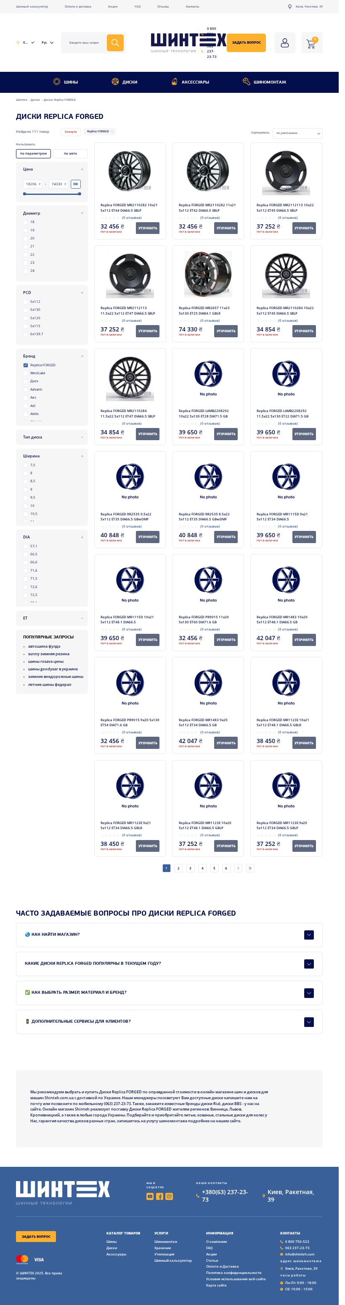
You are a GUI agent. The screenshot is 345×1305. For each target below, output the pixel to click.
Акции (113, 6)
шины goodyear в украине (53, 669)
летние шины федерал (49, 684)
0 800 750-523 (211, 33)
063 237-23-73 (212, 51)
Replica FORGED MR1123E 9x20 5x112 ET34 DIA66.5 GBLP (282, 825)
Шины (71, 82)
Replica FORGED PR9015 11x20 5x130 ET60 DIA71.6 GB (204, 619)
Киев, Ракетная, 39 (309, 6)
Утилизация (164, 1254)
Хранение (162, 1247)
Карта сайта (216, 1285)
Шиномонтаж (270, 82)
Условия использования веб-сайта (236, 1278)
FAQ (138, 6)
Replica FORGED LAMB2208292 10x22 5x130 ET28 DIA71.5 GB (204, 413)
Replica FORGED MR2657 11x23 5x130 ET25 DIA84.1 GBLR (204, 310)
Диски (129, 82)
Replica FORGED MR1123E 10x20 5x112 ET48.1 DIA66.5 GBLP (205, 825)
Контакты (192, 6)
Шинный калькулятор (32, 6)
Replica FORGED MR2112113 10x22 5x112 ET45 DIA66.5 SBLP (285, 207)
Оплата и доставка (78, 6)
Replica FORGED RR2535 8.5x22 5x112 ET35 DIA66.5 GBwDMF (204, 517)
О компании (216, 1241)
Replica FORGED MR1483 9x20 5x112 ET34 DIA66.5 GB (203, 722)
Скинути (71, 132)
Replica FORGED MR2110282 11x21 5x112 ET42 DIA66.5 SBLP (207, 207)
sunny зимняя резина (48, 653)
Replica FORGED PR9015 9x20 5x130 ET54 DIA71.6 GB (130, 722)
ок (75, 183)
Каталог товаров (123, 1233)
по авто (70, 153)
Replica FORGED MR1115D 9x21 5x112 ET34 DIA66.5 (282, 517)
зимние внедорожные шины (55, 676)
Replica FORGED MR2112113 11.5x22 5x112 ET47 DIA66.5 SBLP (128, 310)
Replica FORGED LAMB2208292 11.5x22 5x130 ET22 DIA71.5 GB (282, 413)
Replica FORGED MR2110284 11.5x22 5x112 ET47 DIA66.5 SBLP (128, 413)
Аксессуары (195, 82)
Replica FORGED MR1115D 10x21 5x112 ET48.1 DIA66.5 (127, 619)
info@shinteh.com (300, 1254)
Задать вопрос (246, 42)
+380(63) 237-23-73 (225, 1195)
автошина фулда (44, 646)
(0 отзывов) (132, 217)
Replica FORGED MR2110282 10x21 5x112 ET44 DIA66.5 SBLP (129, 207)
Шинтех (22, 100)
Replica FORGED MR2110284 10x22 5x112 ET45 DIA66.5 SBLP (285, 310)
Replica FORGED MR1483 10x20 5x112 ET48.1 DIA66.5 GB (282, 619)
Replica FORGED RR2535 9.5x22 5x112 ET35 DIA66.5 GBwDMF (126, 517)
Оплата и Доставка (222, 1266)
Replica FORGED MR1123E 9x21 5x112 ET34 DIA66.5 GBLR (126, 825)
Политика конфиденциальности (233, 1272)
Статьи (212, 1260)
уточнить (147, 228)
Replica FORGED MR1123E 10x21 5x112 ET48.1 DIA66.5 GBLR (283, 722)
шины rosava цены (46, 661)
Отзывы (163, 6)
